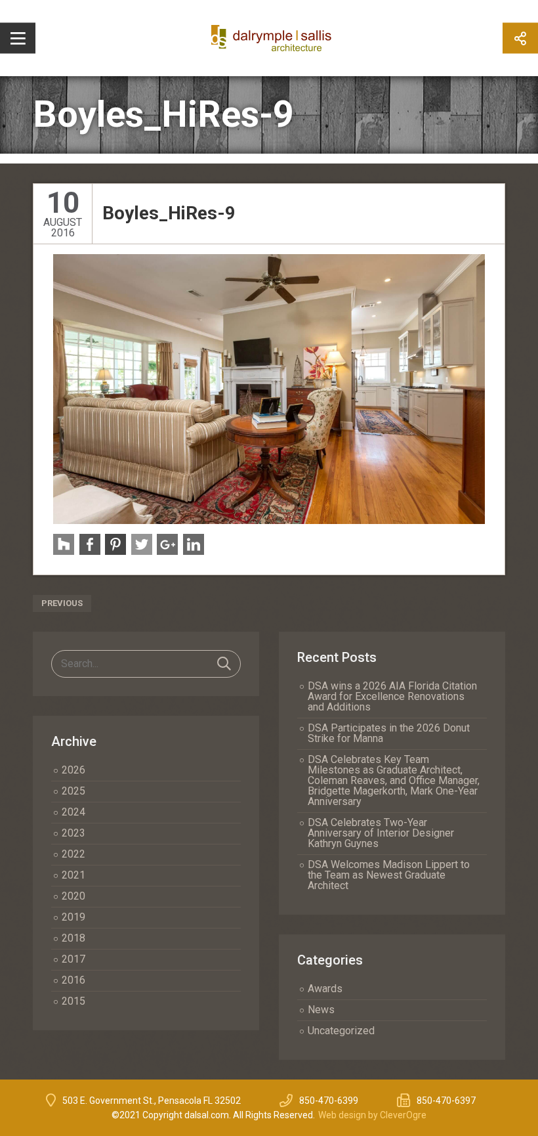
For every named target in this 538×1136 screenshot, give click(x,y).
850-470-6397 (446, 1100)
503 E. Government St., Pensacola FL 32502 (151, 1100)
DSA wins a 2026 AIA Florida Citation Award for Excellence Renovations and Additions (392, 696)
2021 (73, 875)
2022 (73, 854)
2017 (73, 959)
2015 (73, 1001)
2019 (73, 917)
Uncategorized (341, 1030)
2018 (73, 938)
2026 (73, 770)
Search (224, 664)
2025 (73, 791)
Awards (325, 988)
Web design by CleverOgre (372, 1115)
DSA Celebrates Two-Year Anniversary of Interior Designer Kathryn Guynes (381, 833)
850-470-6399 (328, 1100)
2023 (73, 833)
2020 (73, 896)
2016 (73, 980)
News (321, 1009)
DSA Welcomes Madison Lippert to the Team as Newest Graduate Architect (389, 875)
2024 (73, 812)
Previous (62, 603)
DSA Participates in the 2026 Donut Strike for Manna (389, 733)
